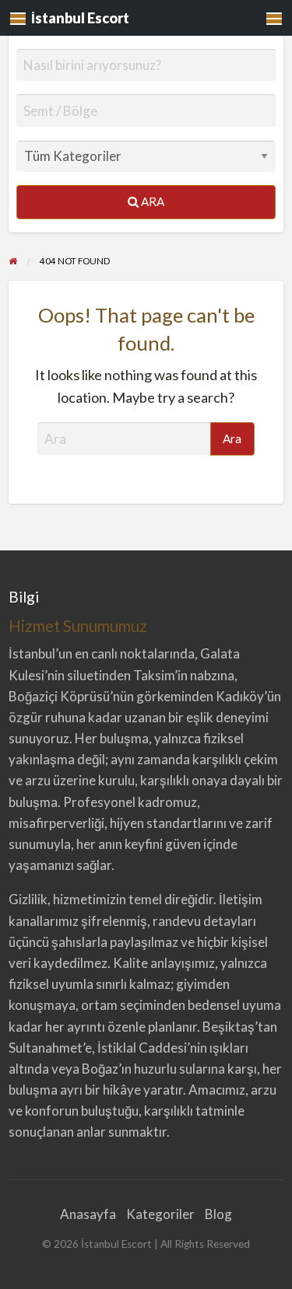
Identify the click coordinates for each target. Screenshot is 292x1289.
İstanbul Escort (80, 17)
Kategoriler (160, 1214)
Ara (151, 201)
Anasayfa (88, 1214)
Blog (218, 1214)
